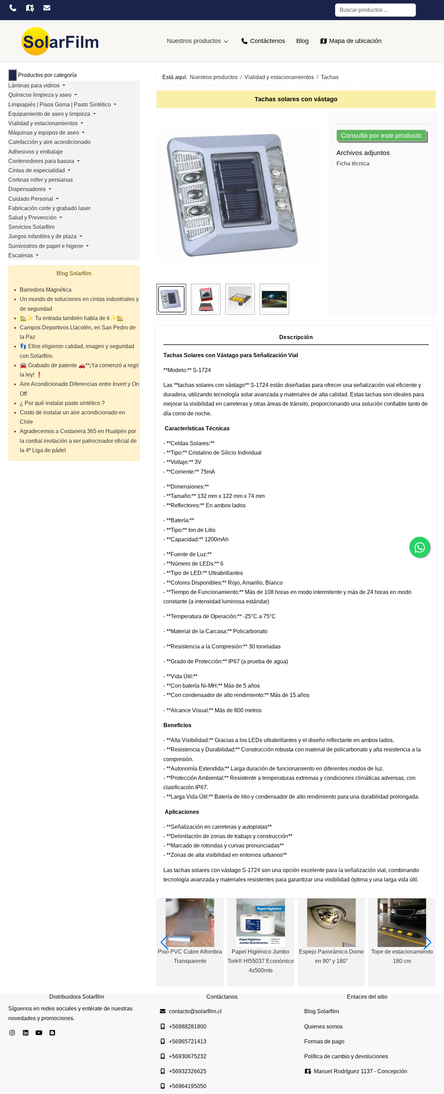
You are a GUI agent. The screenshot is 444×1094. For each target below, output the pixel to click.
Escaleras (21, 255)
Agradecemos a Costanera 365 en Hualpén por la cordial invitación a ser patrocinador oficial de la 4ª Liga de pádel (78, 440)
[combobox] (375, 10)
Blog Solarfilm (321, 1011)
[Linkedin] (26, 1033)
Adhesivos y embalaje (35, 152)
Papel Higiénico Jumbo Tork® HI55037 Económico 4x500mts (261, 961)
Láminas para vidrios (34, 85)
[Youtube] (39, 1033)
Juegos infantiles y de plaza (43, 236)
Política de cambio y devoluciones (346, 1056)
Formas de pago (324, 1041)
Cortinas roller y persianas (40, 180)
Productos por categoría (47, 75)
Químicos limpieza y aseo (40, 95)
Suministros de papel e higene (46, 246)
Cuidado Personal (31, 199)
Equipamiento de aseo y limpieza (50, 114)
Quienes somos (323, 1027)
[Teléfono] (12, 8)
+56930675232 (187, 1056)
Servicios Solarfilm (31, 227)
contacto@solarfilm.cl (195, 1011)
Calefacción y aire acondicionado (49, 142)
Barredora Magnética (45, 290)
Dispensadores (27, 189)
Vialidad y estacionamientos (43, 123)
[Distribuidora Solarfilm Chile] (60, 41)
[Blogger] (53, 1033)
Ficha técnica (352, 163)
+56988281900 (187, 1027)
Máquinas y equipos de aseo (44, 133)
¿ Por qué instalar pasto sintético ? (62, 403)
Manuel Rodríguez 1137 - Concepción (360, 1071)
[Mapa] (29, 8)
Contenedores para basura (42, 161)
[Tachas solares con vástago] (236, 195)
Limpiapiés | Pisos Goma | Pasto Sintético (60, 104)
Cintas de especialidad (37, 170)
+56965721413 (187, 1041)
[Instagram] (12, 1033)
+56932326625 (187, 1071)
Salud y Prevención (33, 218)
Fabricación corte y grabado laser (49, 208)
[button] (164, 942)
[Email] (46, 8)
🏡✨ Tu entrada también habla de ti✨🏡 (71, 318)
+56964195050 (187, 1086)
